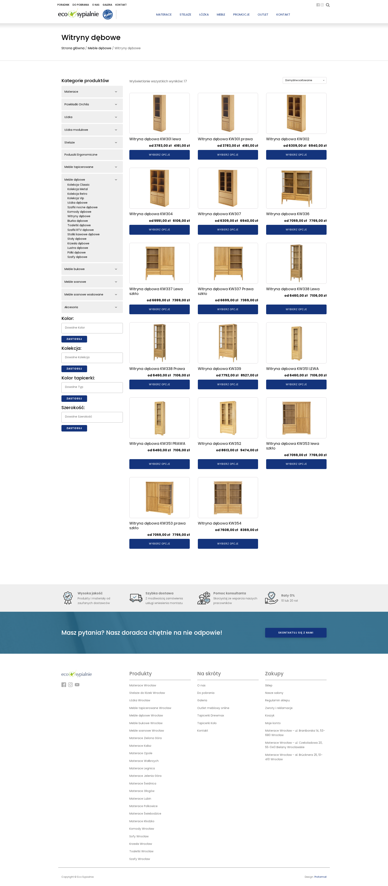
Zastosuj (74, 339)
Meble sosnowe (75, 282)
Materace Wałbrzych (144, 761)
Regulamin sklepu (277, 700)
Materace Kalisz (140, 746)
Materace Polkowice (143, 806)
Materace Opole (140, 753)
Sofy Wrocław (139, 836)
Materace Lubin (140, 799)
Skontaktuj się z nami (295, 632)
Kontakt (121, 4)
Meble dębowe (99, 48)
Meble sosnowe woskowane (83, 294)
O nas (95, 4)
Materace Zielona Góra (145, 738)
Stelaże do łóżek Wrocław (147, 693)
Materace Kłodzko (141, 821)
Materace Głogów (141, 791)
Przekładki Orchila (76, 104)
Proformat (320, 877)
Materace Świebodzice (145, 814)
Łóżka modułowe (76, 130)
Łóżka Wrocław (139, 700)
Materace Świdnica (142, 783)
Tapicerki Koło (207, 723)
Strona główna (72, 48)
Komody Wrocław (141, 829)
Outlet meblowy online (213, 708)
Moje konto (273, 723)
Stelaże (69, 142)
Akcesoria (71, 307)
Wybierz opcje (159, 154)
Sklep (268, 685)
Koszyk (269, 715)
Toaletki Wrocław (141, 851)
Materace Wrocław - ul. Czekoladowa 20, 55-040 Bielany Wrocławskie (294, 745)
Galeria (107, 4)
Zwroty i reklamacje (279, 708)
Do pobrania (81, 4)
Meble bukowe (74, 269)
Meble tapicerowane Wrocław (150, 708)
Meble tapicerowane (78, 167)
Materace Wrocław (142, 685)
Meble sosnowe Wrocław (146, 731)
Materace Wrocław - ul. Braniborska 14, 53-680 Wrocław (295, 733)
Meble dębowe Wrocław (146, 715)
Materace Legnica (142, 768)
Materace (71, 92)
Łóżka (68, 117)
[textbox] (93, 327)
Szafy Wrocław (139, 859)
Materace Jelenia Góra (145, 776)
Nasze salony (274, 693)
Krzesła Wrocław (140, 844)
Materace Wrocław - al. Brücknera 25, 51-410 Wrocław (294, 757)
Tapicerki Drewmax (210, 715)
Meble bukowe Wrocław (145, 723)
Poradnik (63, 4)
